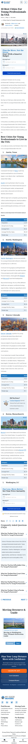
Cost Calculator (14, 675)
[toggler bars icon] (25, 2)
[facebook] (2, 702)
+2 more (16, 25)
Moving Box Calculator (21, 710)
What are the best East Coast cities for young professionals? (13, 574)
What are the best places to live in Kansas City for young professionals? (13, 583)
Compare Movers (14, 680)
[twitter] (12, 702)
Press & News (4, 725)
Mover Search (4, 710)
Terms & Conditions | (16, 732)
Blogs (7, 17)
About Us (3, 720)
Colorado (8, 333)
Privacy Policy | (6, 732)
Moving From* (6, 59)
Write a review (18, 725)
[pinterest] (17, 702)
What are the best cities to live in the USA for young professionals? (12, 534)
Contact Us (18, 723)
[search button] (21, 2)
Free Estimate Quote (14, 73)
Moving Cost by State (20, 712)
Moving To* (6, 65)
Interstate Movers (5, 712)
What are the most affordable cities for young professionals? (13, 566)
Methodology (4, 722)
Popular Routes (5, 714)
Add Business (18, 720)
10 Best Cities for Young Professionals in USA (14, 20)
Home (2, 17)
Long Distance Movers (6, 708)
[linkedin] (7, 702)
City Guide (12, 17)
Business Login (18, 722)
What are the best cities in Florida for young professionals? (12, 591)
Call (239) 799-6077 (14, 671)
